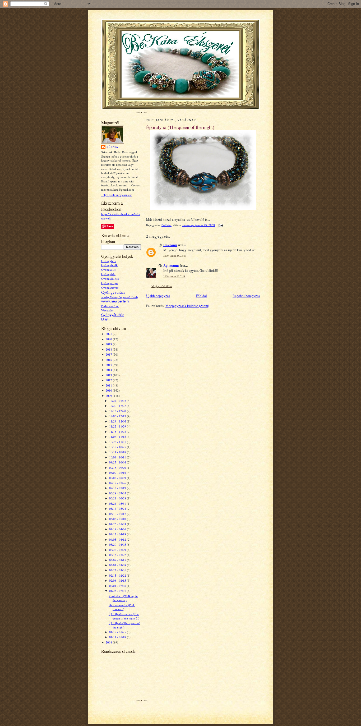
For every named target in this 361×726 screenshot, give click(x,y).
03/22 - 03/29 (118, 550)
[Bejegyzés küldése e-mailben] (220, 225)
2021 (109, 334)
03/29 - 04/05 (118, 544)
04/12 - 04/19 (118, 534)
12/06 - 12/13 (118, 416)
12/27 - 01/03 (118, 401)
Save (110, 226)
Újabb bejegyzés (158, 295)
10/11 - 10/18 (118, 452)
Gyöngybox (108, 261)
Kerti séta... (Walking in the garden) (123, 598)
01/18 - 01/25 (118, 632)
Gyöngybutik (109, 265)
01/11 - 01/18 (118, 637)
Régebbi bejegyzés (246, 295)
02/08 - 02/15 (118, 580)
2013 (109, 375)
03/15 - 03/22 (118, 555)
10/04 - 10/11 (118, 457)
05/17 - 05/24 (118, 509)
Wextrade (107, 310)
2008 (109, 642)
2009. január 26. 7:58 (174, 276)
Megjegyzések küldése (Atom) (187, 305)
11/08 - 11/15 (118, 437)
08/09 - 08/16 (118, 473)
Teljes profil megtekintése (116, 195)
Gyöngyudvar (109, 287)
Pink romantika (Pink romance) (122, 607)
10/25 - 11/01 (118, 442)
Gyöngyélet (108, 269)
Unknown (170, 244)
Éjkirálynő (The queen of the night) (124, 625)
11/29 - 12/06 (118, 421)
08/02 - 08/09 (118, 478)
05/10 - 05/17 (118, 514)
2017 (109, 354)
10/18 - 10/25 (118, 447)
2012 (109, 380)
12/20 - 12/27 (118, 406)
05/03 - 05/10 (118, 519)
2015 (109, 365)
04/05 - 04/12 (118, 539)
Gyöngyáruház (112, 315)
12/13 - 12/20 (118, 411)
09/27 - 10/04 (118, 462)
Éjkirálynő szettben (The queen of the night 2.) (124, 616)
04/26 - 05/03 (118, 524)
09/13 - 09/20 (118, 468)
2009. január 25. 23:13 (174, 256)
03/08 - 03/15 (118, 560)
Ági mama (171, 265)
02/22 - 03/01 (118, 570)
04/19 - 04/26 (118, 529)
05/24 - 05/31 (118, 504)
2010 (109, 390)
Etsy (104, 319)
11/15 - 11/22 (118, 432)
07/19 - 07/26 (118, 483)
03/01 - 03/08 (118, 565)
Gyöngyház (108, 274)
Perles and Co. (110, 306)
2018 (109, 349)
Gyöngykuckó (110, 278)
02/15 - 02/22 (118, 575)
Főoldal (201, 295)
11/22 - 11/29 (118, 426)
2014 (109, 370)
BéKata (112, 147)
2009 (109, 396)
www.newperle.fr (115, 302)
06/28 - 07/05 (118, 493)
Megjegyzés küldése (161, 286)
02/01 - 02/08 (118, 586)
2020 (109, 339)
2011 (109, 385)
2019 (109, 344)
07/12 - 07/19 (118, 488)
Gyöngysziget (109, 283)
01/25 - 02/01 (118, 591)
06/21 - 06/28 (118, 498)
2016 (109, 360)
